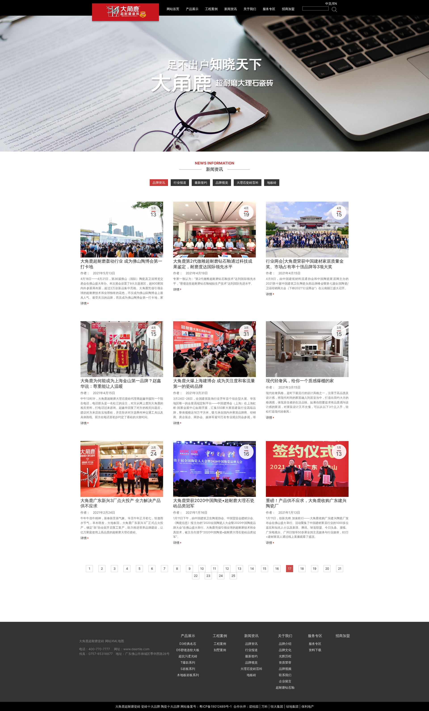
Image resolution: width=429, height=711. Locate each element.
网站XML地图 (114, 641)
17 (289, 568)
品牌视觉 (222, 182)
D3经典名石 (187, 644)
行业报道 (180, 182)
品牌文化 (285, 650)
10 (202, 568)
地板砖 (271, 182)
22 (196, 576)
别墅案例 (220, 650)
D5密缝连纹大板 (187, 650)
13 (239, 568)
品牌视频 (285, 669)
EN (335, 3)
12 (227, 568)
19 (314, 568)
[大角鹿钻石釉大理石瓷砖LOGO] (125, 12)
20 (327, 568)
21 (339, 568)
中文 (328, 3)
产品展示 (192, 9)
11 (214, 568)
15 (264, 568)
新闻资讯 (230, 9)
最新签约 (201, 182)
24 (221, 576)
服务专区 (269, 9)
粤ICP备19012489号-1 (215, 706)
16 (277, 568)
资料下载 (315, 650)
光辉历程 (285, 656)
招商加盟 (288, 9)
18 (302, 568)
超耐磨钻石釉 (285, 687)
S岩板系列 (188, 669)
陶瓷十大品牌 (170, 706)
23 (208, 576)
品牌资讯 (159, 182)
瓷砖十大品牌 (150, 706)
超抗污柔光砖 (188, 656)
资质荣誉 (285, 662)
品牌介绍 (285, 644)
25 (233, 576)
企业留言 (285, 681)
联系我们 (285, 675)
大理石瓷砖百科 (248, 182)
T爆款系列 (188, 662)
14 (252, 568)
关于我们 (250, 9)
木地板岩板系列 (188, 675)
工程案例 (211, 9)
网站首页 (173, 9)
